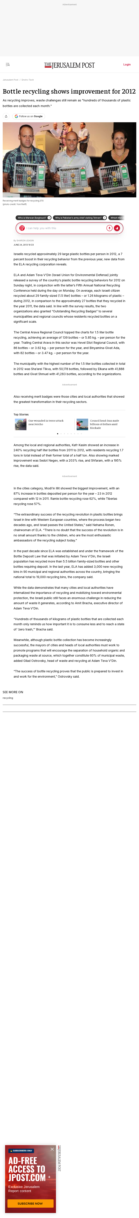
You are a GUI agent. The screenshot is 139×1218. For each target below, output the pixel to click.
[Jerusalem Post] (69, 66)
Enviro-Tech (28, 80)
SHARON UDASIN (25, 240)
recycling (8, 698)
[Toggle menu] (8, 64)
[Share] (6, 116)
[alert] (30, 1179)
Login (127, 64)
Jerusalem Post (10, 80)
